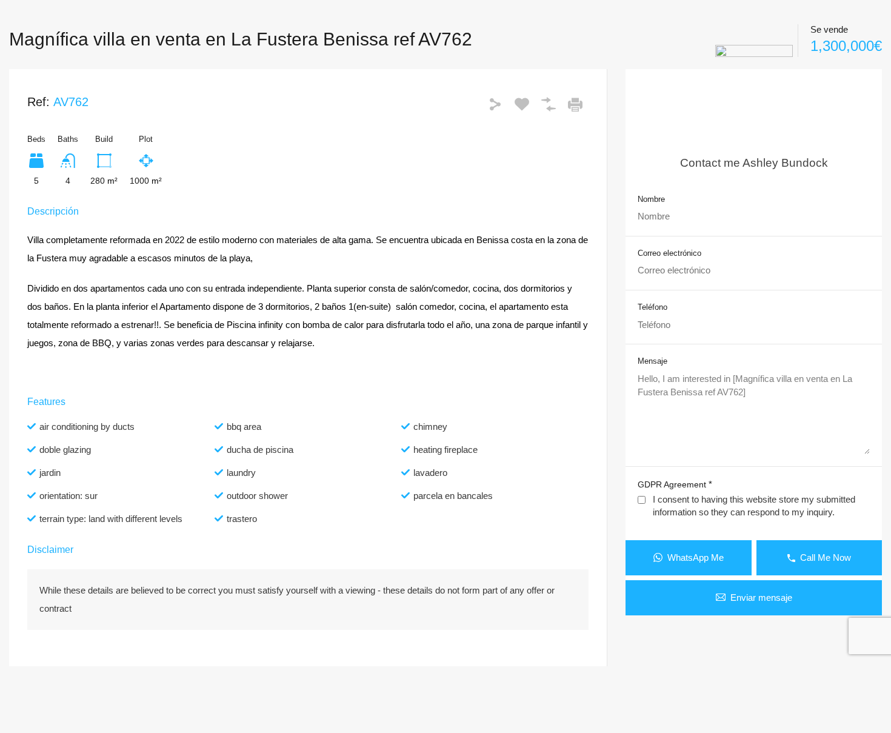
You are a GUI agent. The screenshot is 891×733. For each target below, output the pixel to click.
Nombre (651, 199)
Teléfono (652, 307)
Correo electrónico (669, 253)
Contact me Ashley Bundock (754, 162)
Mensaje (652, 361)
